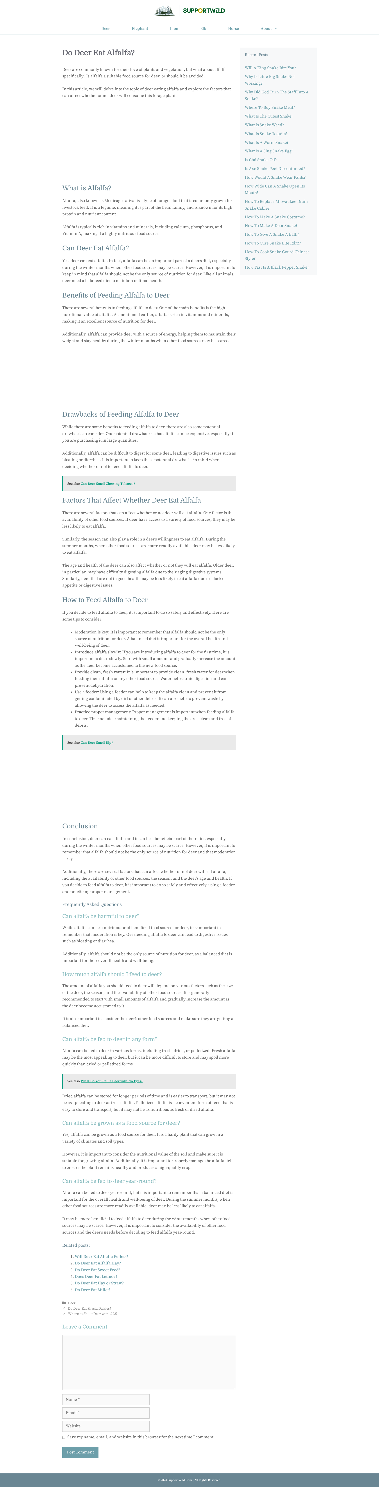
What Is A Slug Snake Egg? (269, 151)
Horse (233, 28)
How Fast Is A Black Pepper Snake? (277, 267)
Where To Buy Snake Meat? (270, 107)
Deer (105, 28)
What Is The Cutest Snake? (269, 116)
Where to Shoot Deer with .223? (93, 1314)
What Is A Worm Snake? (267, 142)
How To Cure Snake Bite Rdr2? (273, 243)
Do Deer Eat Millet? (93, 1290)
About (266, 28)
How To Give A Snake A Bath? (272, 234)
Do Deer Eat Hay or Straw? (99, 1283)
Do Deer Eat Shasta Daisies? (89, 1308)
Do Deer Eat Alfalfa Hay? (98, 1263)
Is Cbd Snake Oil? (261, 159)
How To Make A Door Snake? (271, 225)
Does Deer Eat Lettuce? (96, 1276)
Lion (174, 28)
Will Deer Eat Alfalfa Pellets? (101, 1256)
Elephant (140, 28)
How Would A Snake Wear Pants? (275, 177)
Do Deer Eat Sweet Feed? (97, 1270)
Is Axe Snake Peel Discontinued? (275, 168)
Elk (203, 28)
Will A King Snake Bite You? (270, 68)
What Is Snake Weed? (264, 125)
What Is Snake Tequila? (266, 133)
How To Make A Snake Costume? (275, 217)
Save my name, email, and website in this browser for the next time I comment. (141, 1437)
